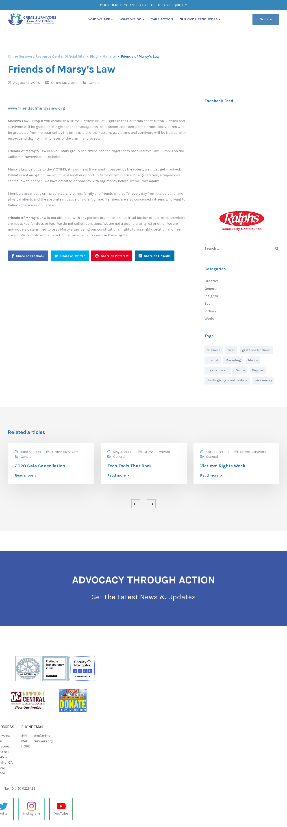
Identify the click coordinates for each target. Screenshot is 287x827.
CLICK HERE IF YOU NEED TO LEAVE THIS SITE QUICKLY (143, 5)
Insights (211, 296)
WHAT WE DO (130, 19)
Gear (231, 350)
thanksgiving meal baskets (227, 380)
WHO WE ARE (99, 19)
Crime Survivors (64, 82)
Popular (257, 370)
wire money (263, 380)
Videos (210, 311)
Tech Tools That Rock (129, 466)
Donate (266, 19)
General (95, 82)
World (209, 318)
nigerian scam (217, 370)
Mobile (253, 360)
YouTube (61, 813)
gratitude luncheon (256, 350)
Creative (211, 281)
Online (240, 370)
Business (213, 350)
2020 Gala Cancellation (40, 466)
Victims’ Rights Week (223, 466)
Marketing (233, 360)
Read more (24, 475)
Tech (208, 303)
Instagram (31, 813)
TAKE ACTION (162, 19)
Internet (212, 360)
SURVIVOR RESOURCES (199, 19)
